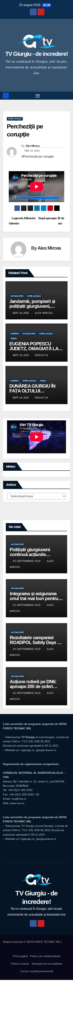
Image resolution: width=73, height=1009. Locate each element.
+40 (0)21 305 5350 (20, 790)
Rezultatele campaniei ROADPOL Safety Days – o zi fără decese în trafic (35, 642)
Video (14, 338)
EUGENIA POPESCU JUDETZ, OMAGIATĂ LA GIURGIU (33, 348)
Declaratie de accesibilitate (47, 963)
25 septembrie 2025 (27, 561)
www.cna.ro (17, 803)
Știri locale (15, 119)
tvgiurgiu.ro (28, 750)
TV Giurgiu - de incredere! (36, 54)
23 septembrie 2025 (27, 605)
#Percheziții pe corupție (37, 156)
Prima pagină (20, 956)
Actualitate (17, 296)
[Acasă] (6, 95)
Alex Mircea (33, 145)
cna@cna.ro (18, 798)
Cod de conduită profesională (36, 971)
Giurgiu (15, 334)
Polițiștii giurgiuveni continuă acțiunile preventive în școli (30, 554)
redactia (41, 355)
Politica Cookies (20, 963)
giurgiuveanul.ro (46, 750)
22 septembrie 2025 (27, 693)
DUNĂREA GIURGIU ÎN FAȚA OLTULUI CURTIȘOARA (32, 390)
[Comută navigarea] (37, 95)
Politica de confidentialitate (45, 956)
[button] (68, 95)
